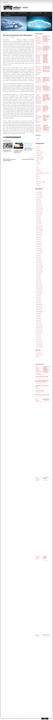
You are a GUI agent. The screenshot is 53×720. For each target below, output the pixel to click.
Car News (37, 164)
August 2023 (38, 236)
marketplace (13, 137)
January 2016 (38, 344)
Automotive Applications (40, 390)
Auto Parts (38, 148)
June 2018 (37, 316)
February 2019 (38, 304)
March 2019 (38, 302)
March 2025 (38, 202)
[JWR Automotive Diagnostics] (39, 477)
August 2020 (38, 272)
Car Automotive (7, 15)
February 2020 (38, 283)
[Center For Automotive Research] (39, 556)
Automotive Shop (39, 155)
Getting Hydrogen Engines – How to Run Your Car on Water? (28, 149)
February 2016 (38, 343)
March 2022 (38, 244)
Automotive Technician (40, 157)
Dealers (37, 167)
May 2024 (37, 220)
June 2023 (37, 239)
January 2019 (38, 306)
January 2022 (38, 248)
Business (37, 160)
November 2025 (38, 197)
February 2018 (38, 323)
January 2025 (38, 206)
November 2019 (38, 288)
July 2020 (37, 274)
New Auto (4, 33)
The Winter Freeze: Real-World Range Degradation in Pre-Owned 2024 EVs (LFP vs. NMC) (46, 48)
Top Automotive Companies (40, 181)
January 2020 (38, 285)
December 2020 (38, 265)
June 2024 (37, 218)
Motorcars (37, 176)
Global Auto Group (39, 171)
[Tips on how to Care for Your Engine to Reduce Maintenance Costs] (18, 146)
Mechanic (37, 174)
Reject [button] (47, 718)
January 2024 (38, 227)
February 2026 (38, 192)
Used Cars (37, 185)
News (37, 180)
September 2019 (38, 292)
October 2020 (38, 269)
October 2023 (38, 232)
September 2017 (38, 332)
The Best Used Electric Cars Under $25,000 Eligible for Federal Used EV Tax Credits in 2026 (46, 88)
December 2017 (38, 327)
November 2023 (38, 230)
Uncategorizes (38, 183)
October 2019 (38, 290)
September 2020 (38, 271)
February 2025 (38, 204)
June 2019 (37, 297)
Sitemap (37, 356)
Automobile (38, 150)
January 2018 (38, 325)
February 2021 (38, 262)
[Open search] (49, 13)
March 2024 (38, 223)
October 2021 (38, 253)
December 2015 (38, 346)
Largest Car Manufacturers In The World (42, 173)
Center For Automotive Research (45, 557)
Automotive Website (39, 159)
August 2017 (38, 334)
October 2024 (38, 211)
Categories (38, 138)
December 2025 (38, 195)
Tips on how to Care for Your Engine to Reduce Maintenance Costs (18, 151)
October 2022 (38, 243)
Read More (50, 718)
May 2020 (37, 278)
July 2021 (37, 255)
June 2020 (37, 276)
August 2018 (38, 313)
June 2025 (37, 199)
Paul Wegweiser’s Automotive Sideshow (42, 394)
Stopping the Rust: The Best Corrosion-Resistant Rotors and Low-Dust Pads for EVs (46, 79)
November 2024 (38, 209)
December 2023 (38, 229)
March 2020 (38, 281)
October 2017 (38, 330)
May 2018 (37, 318)
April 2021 (38, 258)
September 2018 (38, 311)
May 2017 (37, 337)
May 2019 (37, 299)
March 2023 (38, 241)
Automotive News (39, 153)
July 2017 (37, 336)
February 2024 (38, 225)
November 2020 (38, 267)
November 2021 (38, 251)
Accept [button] (43, 718)
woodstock (18, 137)
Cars (37, 166)
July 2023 (37, 237)
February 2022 (38, 246)
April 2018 (38, 320)
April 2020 (38, 279)
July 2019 (37, 295)
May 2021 (37, 257)
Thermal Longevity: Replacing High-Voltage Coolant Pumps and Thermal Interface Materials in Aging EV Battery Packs (46, 97)
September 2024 (38, 213)
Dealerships (38, 169)
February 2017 (38, 341)
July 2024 (37, 216)
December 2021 (38, 250)
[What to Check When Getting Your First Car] (8, 146)
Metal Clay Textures (46, 634)
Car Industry (38, 162)
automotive (8, 137)
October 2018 (38, 309)
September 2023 (38, 234)
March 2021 (38, 260)
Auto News (38, 146)
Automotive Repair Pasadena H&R (42, 376)
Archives (37, 139)
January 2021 (38, 264)
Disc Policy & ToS (39, 354)
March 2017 (38, 339)
